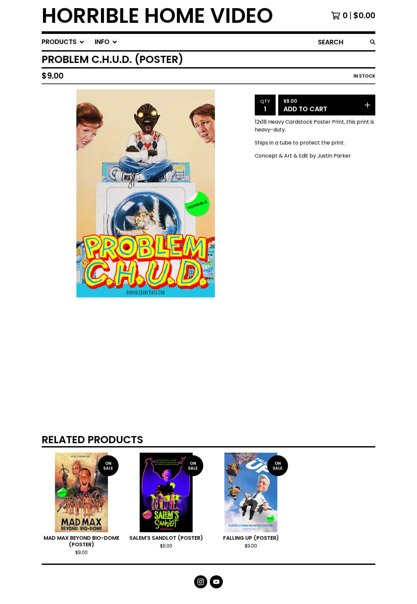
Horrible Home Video (157, 15)
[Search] (372, 42)
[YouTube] (216, 581)
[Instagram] (200, 581)
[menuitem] (63, 42)
